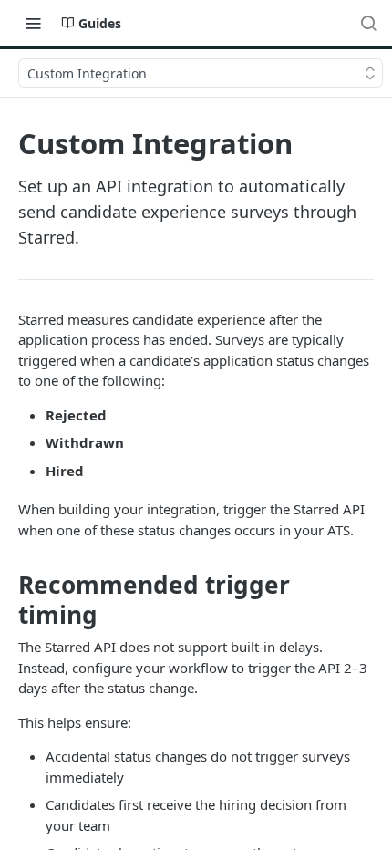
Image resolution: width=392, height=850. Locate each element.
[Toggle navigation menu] (32, 22)
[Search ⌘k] (368, 22)
